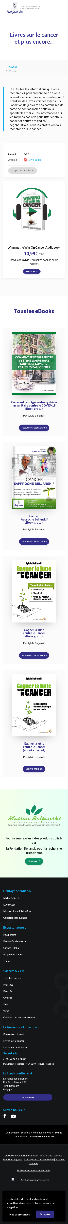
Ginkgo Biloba (11, 947)
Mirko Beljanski (11, 898)
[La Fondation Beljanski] (15, 8)
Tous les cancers (12, 978)
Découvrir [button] (32, 861)
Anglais (12, 159)
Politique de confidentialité (39, 1159)
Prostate (8, 984)
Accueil (13, 66)
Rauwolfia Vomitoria (14, 941)
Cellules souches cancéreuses (19, 1017)
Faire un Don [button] (28, 1097)
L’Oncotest (9, 904)
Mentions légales (12, 1159)
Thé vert (8, 960)
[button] (60, 8)
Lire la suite (31, 271)
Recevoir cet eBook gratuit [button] (34, 428)
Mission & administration (17, 911)
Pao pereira (9, 934)
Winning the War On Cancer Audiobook (34, 247)
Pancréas (8, 991)
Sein (5, 1004)
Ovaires (7, 997)
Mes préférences (19, 1214)
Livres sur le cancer (13, 1040)
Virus (6, 1010)
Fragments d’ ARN (13, 954)
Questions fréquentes (15, 917)
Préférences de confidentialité (33, 1170)
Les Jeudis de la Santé (15, 1047)
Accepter (45, 1214)
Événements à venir (14, 1034)
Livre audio (34, 159)
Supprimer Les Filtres (22, 170)
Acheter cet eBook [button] (34, 769)
